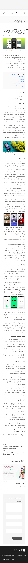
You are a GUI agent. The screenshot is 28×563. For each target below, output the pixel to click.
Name (20, 514)
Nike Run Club (16, 55)
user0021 (18, 35)
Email (21, 521)
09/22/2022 (22, 35)
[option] (14, 475)
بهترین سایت (22, 69)
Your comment (18, 501)
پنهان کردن (13, 74)
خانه (22, 19)
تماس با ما (7, 559)
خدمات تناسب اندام (6, 481)
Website (20, 528)
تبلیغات (4, 559)
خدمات (19, 19)
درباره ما (12, 559)
